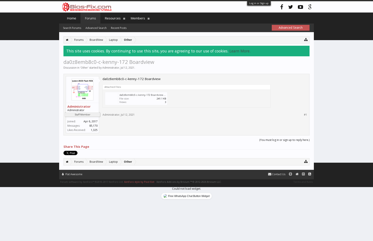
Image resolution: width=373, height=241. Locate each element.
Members (138, 18)
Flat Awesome (73, 174)
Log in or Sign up (259, 3)
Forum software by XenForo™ (91, 181)
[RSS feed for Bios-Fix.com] (310, 174)
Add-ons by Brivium (188, 181)
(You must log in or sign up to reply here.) (284, 140)
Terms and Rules (303, 181)
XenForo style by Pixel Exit (139, 181)
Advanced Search (96, 28)
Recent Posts (118, 28)
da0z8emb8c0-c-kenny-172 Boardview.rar (143, 94)
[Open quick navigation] (306, 39)
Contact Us (278, 174)
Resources (113, 18)
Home (71, 18)
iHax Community (186, 172)
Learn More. (239, 51)
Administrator (110, 67)
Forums (90, 18)
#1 (305, 115)
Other (84, 67)
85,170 (93, 126)
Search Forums (72, 28)
